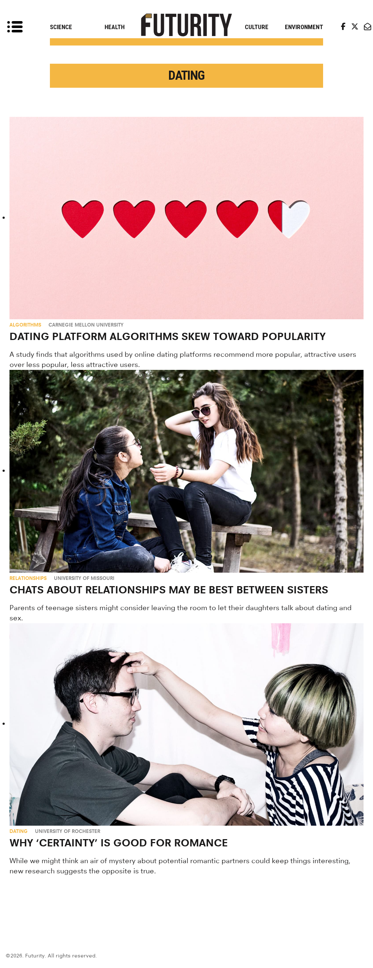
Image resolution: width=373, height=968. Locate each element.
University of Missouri (84, 578)
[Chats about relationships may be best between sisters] (186, 471)
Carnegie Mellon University (85, 324)
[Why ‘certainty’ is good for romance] (186, 724)
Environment (304, 27)
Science (61, 27)
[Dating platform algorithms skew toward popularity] (186, 218)
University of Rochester (67, 831)
